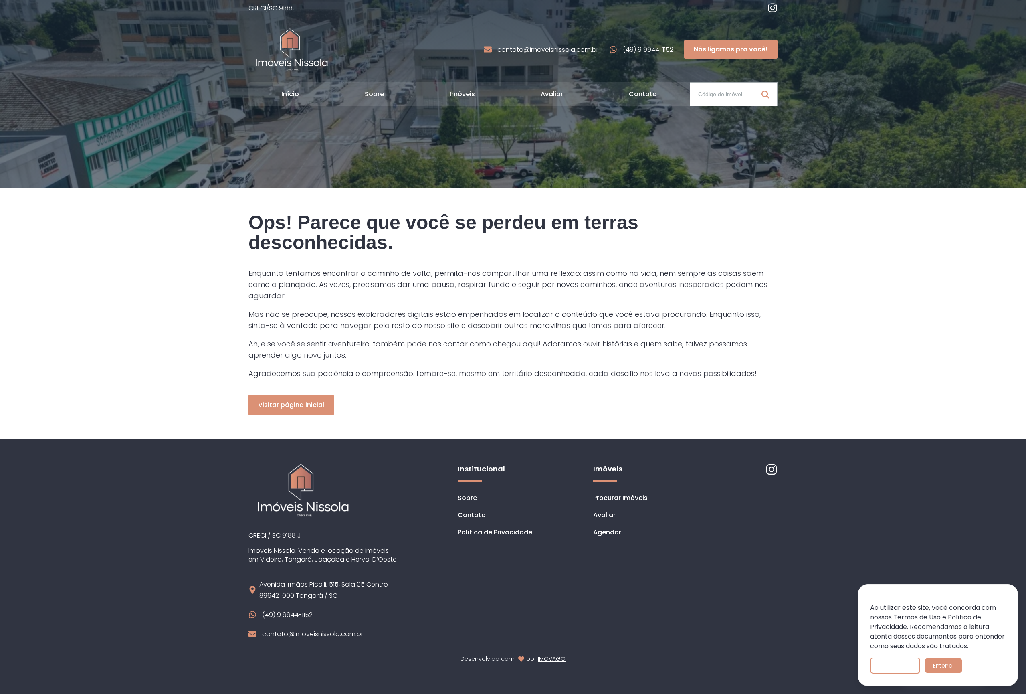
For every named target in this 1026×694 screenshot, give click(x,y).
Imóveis (462, 94)
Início (290, 94)
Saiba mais (895, 666)
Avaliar (552, 94)
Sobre (374, 94)
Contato (643, 94)
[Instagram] (772, 8)
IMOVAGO (552, 659)
